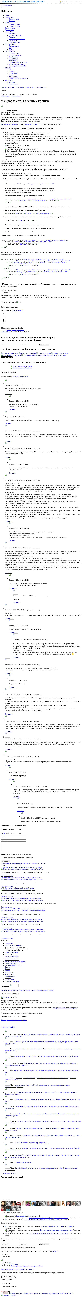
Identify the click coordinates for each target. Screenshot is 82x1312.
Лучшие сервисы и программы (15, 961)
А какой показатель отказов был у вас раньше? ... (31, 1143)
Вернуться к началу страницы (35, 863)
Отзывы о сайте (14, 24)
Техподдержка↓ (10, 44)
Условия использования (17, 39)
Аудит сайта (13, 60)
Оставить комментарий (20, 376)
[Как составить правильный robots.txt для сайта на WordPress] (22, 921)
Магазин (12, 33)
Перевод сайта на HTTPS (17, 66)
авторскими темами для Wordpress (65, 1008)
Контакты (12, 82)
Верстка (7, 969)
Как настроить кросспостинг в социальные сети (56, 1230)
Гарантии (12, 37)
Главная (7, 15)
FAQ (10, 48)
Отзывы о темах (14, 26)
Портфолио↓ (9, 17)
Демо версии (9, 30)
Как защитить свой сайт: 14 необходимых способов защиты (21, 898)
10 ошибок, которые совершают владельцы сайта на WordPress (22, 930)
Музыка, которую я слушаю (18, 78)
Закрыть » (55, 1251)
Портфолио (9, 943)
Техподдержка (14, 46)
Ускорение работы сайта (13, 965)
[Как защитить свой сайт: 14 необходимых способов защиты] (22, 900)
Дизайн (7, 967)
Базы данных (9, 974)
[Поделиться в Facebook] (27, 353)
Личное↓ (8, 68)
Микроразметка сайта (16, 64)
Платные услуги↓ (11, 51)
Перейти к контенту (7, 5)
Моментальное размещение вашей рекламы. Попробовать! (23, 3)
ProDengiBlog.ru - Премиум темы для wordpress (27, 1266)
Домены (7, 970)
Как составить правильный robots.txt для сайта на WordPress (21, 919)
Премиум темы (14, 19)
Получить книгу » (7, 876)
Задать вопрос (13, 84)
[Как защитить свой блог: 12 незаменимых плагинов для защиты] (23, 911)
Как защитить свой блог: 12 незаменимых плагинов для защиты (23, 909)
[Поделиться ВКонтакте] (10, 353)
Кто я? (11, 69)
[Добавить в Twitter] (28, 355)
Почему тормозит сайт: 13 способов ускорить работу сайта (21, 877)
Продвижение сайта (11, 956)
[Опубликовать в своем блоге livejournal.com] (11, 355)
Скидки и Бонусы (15, 35)
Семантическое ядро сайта (18, 62)
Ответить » (8, 394)
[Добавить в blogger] (43, 353)
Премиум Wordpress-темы (13, 945)
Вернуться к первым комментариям (13, 863)
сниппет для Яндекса (31, 124)
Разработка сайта (14, 53)
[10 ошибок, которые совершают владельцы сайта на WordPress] (23, 931)
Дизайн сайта (13, 57)
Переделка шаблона (15, 55)
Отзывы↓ (8, 22)
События (8, 978)
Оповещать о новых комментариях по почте (18, 858)
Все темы (12, 21)
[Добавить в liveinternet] (59, 353)
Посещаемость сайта (12, 958)
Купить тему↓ (9, 31)
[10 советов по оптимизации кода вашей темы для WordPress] (22, 869)
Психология (13, 73)
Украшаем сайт (10, 976)
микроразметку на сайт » (15, 330)
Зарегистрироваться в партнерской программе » (17, 1269)
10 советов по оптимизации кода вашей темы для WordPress (21, 867)
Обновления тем (14, 42)
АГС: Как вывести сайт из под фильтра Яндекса (17, 888)
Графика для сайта (11, 963)
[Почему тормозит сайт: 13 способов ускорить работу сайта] (21, 879)
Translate (15, 1264)
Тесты (11, 75)
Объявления (13, 40)
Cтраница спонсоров (12, 981)
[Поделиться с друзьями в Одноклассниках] (51, 355)
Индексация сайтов (11, 952)
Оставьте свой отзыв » (8, 1173)
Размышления (13, 77)
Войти (3, 833)
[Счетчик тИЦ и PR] (5, 1293)
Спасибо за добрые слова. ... (24, 1162)
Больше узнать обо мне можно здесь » (14, 1020)
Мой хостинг (9, 972)
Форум (11, 50)
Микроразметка (17, 310)
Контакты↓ (8, 80)
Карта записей (10, 979)
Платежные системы (12, 960)
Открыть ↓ (6, 292)
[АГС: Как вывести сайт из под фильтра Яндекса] (18, 890)
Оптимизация (5, 331)
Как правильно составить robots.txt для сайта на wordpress (48, 1218)
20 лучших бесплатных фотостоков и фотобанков (57, 1226)
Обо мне (12, 71)
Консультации (13, 59)
